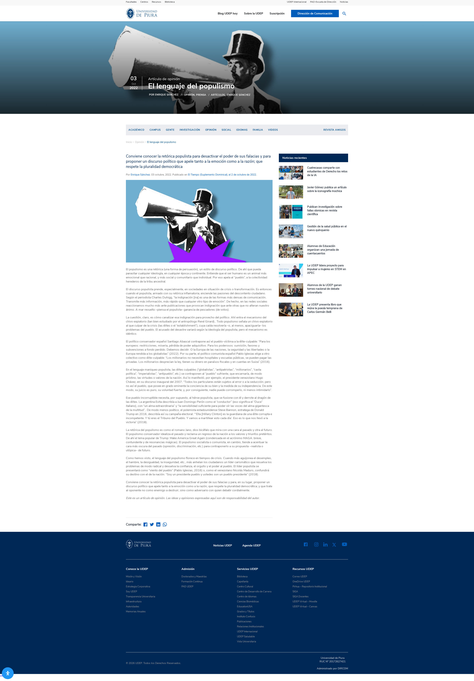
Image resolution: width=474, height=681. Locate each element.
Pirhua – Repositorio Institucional (310, 586)
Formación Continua (192, 581)
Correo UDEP (300, 576)
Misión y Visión (134, 576)
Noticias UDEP (222, 545)
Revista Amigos (334, 130)
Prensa (201, 95)
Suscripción (277, 13)
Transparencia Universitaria (140, 596)
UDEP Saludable (246, 636)
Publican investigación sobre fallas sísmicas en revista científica (324, 210)
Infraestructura (133, 601)
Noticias (344, 1)
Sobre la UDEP (253, 13)
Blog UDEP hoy (228, 13)
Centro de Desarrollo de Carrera (254, 591)
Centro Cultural (245, 586)
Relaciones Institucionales (250, 626)
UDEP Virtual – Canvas (305, 606)
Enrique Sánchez (238, 95)
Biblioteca (170, 1)
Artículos (218, 95)
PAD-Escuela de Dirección (323, 1)
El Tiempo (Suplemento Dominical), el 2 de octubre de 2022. (222, 174)
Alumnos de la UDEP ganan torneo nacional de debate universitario (324, 288)
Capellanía (242, 581)
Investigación (190, 130)
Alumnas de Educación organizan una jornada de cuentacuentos (323, 249)
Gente (170, 130)
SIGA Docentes (300, 596)
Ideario (129, 581)
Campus (155, 130)
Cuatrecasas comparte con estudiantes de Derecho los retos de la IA (327, 171)
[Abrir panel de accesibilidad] (8, 673)
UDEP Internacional (296, 1)
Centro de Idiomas (246, 596)
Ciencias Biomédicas (248, 601)
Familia (258, 130)
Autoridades (132, 606)
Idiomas (242, 130)
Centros (144, 1)
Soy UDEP (131, 591)
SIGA (295, 591)
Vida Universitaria (246, 641)
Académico (136, 130)
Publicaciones (244, 621)
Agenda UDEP (251, 545)
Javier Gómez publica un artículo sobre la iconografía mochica (327, 189)
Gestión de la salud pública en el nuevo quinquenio (327, 228)
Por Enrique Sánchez (163, 94)
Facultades (131, 1)
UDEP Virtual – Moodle (305, 601)
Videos (273, 130)
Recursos (156, 1)
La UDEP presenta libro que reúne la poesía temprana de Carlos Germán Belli (324, 308)
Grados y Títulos (245, 611)
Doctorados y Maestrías (194, 576)
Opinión (189, 95)
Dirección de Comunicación (315, 13)
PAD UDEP (187, 586)
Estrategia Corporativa (138, 586)
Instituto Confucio (246, 616)
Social (226, 130)
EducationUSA (244, 606)
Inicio (129, 142)
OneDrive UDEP (301, 581)
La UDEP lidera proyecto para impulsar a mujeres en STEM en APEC (326, 269)
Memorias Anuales (136, 611)
